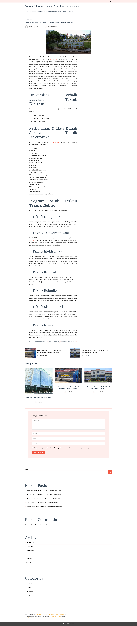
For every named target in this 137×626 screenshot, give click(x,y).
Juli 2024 (28, 554)
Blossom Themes (56, 616)
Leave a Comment (52, 26)
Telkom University (54, 341)
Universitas (29, 19)
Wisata (28, 595)
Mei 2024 (28, 562)
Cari (26, 469)
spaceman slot (54, 142)
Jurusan (28, 587)
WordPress (31, 618)
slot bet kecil (54, 59)
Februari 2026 (30, 542)
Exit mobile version (68, 623)
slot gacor (32, 240)
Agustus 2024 (30, 550)
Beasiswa (29, 583)
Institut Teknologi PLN (41, 341)
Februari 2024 (30, 566)
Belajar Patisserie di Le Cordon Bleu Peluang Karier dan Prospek (43, 490)
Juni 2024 (29, 558)
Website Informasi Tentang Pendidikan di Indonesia (52, 6)
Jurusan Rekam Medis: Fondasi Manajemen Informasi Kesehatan (44, 506)
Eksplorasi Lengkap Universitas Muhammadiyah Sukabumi (42, 502)
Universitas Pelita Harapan (68, 341)
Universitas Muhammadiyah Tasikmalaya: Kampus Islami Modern (44, 494)
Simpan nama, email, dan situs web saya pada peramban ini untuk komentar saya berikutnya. (62, 448)
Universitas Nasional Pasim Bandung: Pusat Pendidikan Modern (43, 498)
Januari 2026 (29, 546)
